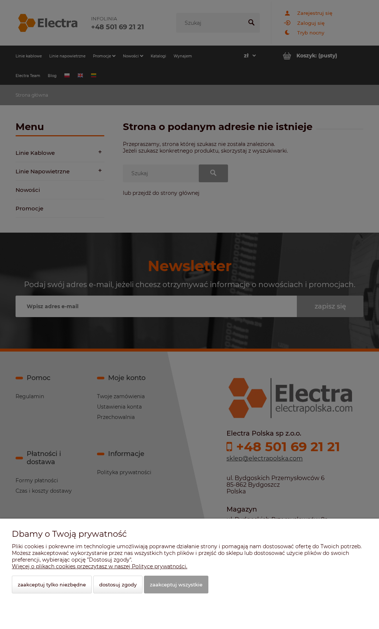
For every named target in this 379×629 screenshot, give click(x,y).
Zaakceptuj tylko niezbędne (52, 585)
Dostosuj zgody (118, 585)
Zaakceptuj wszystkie (176, 585)
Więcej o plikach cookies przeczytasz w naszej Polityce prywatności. (99, 566)
